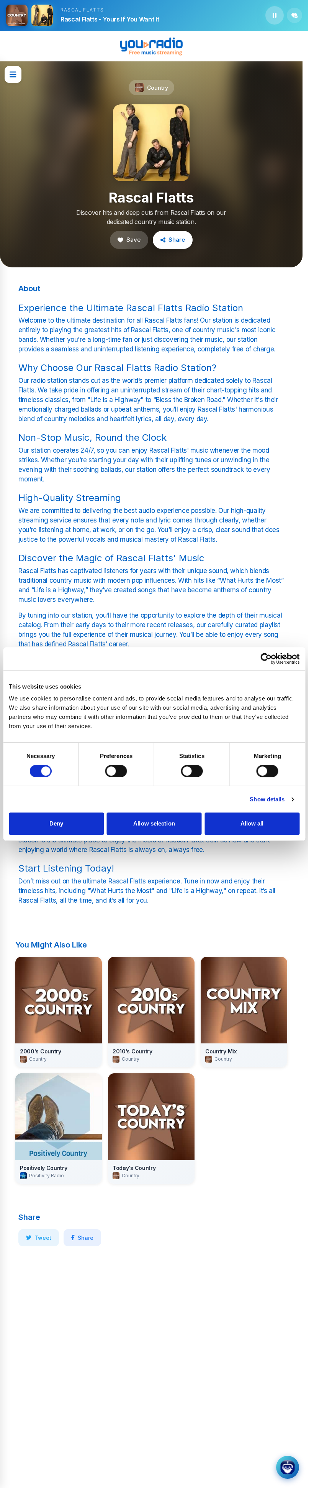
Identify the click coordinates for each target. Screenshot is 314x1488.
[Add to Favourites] (294, 15)
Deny (56, 823)
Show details (267, 799)
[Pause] (274, 15)
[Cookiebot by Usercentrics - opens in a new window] (265, 658)
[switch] (116, 771)
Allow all (252, 823)
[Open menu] (13, 74)
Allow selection (154, 823)
